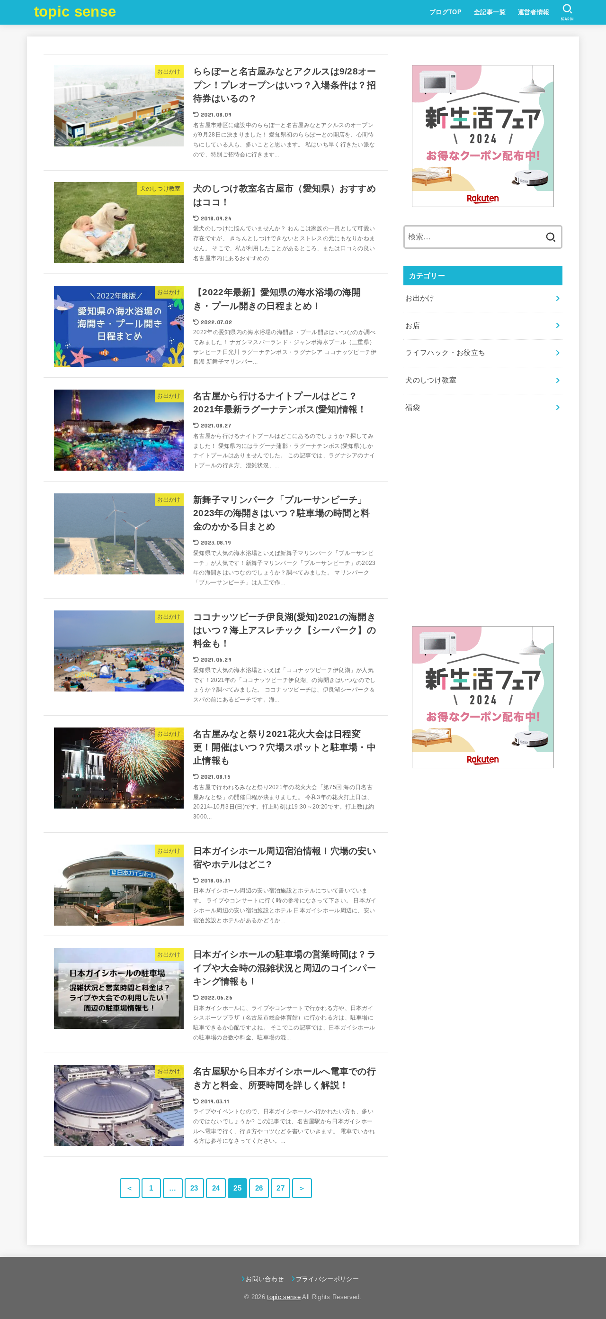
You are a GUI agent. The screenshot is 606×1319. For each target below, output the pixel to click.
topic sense (75, 11)
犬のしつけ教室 (430, 380)
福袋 (412, 407)
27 (280, 1188)
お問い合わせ (265, 1279)
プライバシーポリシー (327, 1279)
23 (194, 1188)
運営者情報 (534, 12)
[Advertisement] (482, 529)
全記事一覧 (490, 12)
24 (216, 1188)
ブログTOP (445, 12)
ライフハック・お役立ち (445, 352)
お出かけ (419, 298)
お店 (412, 325)
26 (259, 1188)
